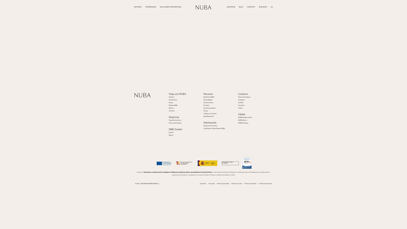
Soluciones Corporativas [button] (170, 7)
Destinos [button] (138, 7)
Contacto (251, 7)
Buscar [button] (264, 7)
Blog (241, 7)
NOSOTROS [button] (231, 7)
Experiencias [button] (150, 7)
